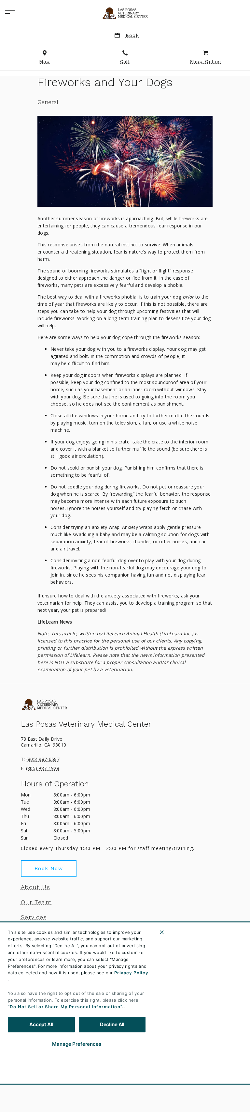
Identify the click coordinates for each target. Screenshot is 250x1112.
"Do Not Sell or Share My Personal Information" (65, 1006)
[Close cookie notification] (162, 932)
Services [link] (34, 917)
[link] (125, 13)
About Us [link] (35, 887)
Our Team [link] (36, 902)
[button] (10, 13)
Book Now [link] (49, 868)
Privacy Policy (131, 972)
